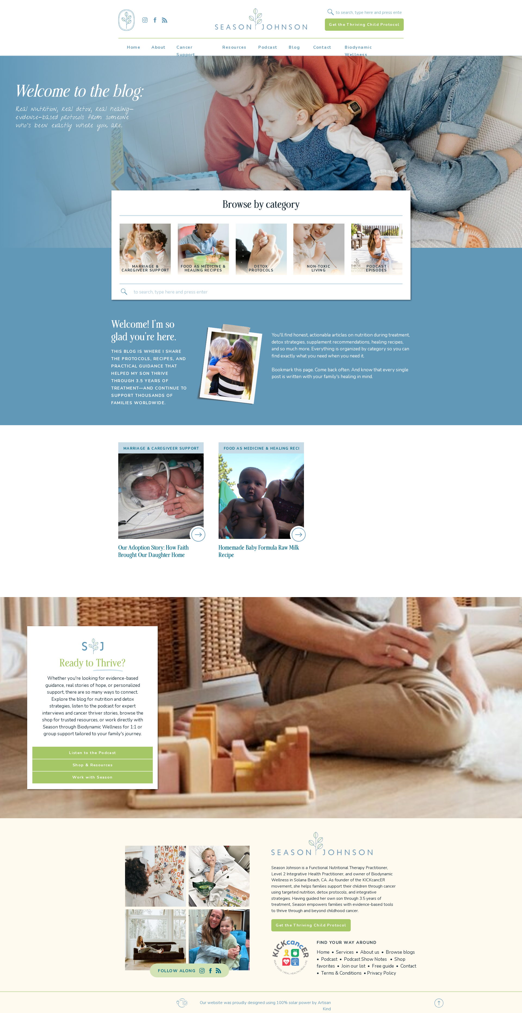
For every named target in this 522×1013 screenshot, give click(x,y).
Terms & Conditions (342, 973)
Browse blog (399, 952)
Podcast (329, 959)
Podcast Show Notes (365, 959)
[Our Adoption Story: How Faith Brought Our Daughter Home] (161, 496)
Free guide (383, 966)
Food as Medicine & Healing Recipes (266, 448)
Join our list (353, 966)
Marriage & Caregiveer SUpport (161, 448)
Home (323, 952)
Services (345, 952)
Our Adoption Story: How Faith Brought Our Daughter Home (153, 551)
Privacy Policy (381, 973)
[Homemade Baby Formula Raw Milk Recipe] (261, 496)
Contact (408, 966)
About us (369, 952)
